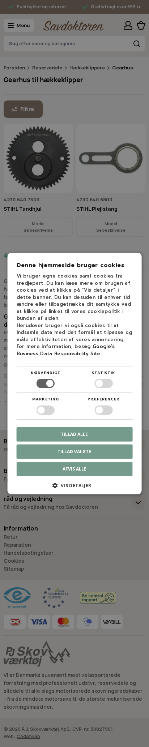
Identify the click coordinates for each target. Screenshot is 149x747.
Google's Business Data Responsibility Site (66, 350)
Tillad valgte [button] (74, 451)
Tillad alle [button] (74, 434)
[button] (75, 488)
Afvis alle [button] (74, 469)
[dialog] (74, 373)
